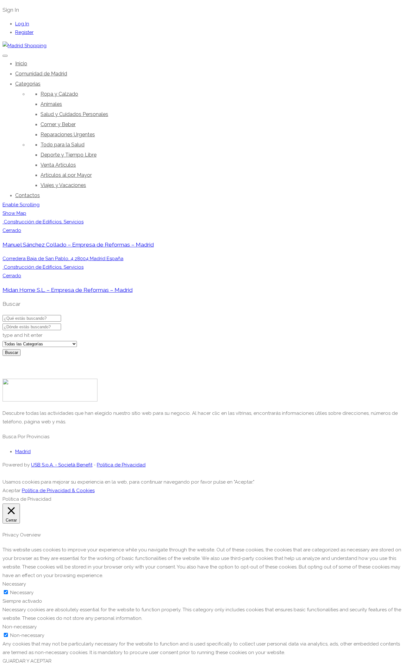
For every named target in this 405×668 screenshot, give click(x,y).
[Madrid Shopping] (25, 45)
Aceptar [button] (12, 490)
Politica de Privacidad (121, 465)
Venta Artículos (58, 165)
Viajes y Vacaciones (63, 185)
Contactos (27, 195)
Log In (22, 24)
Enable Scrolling (21, 205)
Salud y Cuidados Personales (74, 114)
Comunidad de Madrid (41, 74)
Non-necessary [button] (20, 627)
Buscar (11, 352)
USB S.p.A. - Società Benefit (61, 465)
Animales (51, 104)
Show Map (14, 213)
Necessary (22, 592)
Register (24, 32)
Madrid (23, 451)
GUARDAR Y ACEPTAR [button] (27, 661)
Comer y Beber (58, 124)
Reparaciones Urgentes (67, 135)
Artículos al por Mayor (66, 175)
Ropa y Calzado (59, 94)
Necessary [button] (14, 584)
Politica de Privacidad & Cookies (58, 490)
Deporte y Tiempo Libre (68, 155)
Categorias (27, 84)
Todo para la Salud (62, 145)
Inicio (21, 64)
